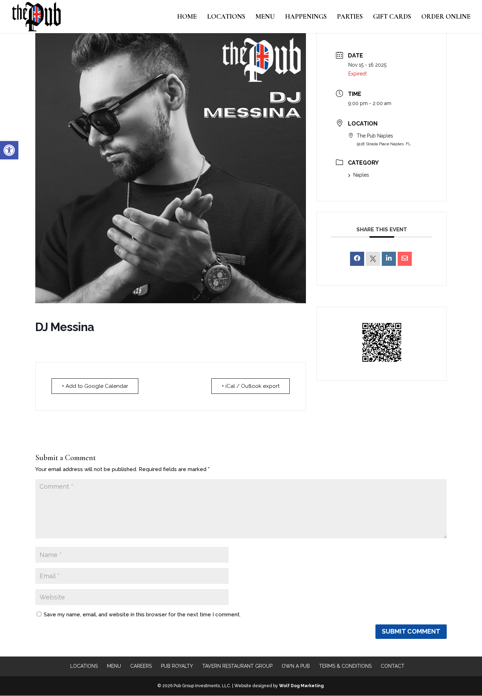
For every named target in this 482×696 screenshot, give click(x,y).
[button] (9, 150)
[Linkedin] (389, 259)
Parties (350, 17)
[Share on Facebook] (357, 259)
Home (187, 17)
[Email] (405, 259)
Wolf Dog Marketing (301, 685)
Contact (392, 666)
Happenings (306, 17)
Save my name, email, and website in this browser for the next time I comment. (142, 614)
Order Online (446, 17)
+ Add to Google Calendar (95, 386)
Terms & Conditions (345, 666)
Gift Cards (392, 17)
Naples (361, 175)
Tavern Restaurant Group (237, 666)
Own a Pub (296, 666)
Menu (265, 17)
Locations (226, 17)
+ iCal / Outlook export (250, 386)
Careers (141, 666)
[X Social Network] (373, 259)
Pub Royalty (177, 666)
